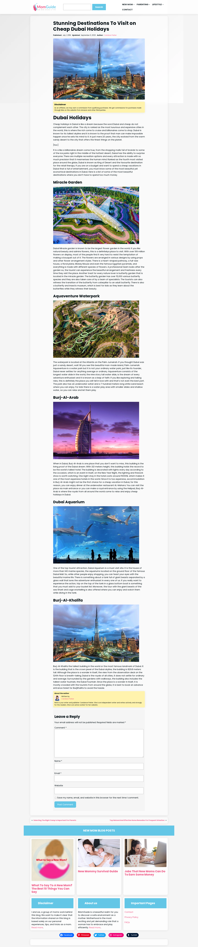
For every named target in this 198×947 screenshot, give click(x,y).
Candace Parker (110, 35)
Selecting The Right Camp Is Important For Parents (54, 820)
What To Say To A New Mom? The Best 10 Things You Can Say (52, 889)
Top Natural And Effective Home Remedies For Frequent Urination (137, 820)
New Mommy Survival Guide (98, 871)
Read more (37, 927)
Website (58, 785)
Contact (129, 912)
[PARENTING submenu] (149, 4)
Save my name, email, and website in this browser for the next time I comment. (98, 797)
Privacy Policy (131, 917)
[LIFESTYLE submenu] (163, 4)
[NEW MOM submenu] (134, 4)
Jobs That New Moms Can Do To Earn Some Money (145, 873)
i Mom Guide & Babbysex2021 (102, 942)
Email (57, 773)
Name (58, 761)
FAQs (127, 922)
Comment (60, 727)
